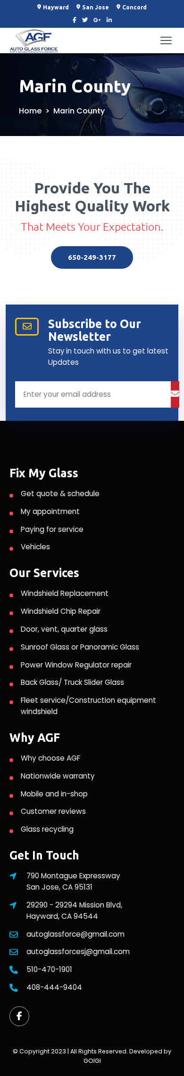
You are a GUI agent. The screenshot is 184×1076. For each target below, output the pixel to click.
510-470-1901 (49, 969)
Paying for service (52, 529)
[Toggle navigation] (166, 40)
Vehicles (35, 547)
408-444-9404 (54, 987)
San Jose (95, 7)
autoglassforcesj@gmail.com (78, 951)
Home (30, 110)
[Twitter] (85, 20)
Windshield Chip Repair (60, 611)
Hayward (56, 7)
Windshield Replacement (65, 593)
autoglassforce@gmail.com (75, 934)
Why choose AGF (50, 758)
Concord (134, 7)
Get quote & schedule (60, 493)
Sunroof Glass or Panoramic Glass (80, 647)
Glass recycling (47, 829)
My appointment (50, 511)
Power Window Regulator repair (76, 665)
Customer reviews (53, 811)
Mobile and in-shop (54, 794)
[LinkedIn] (109, 20)
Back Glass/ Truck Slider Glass (72, 682)
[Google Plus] (97, 20)
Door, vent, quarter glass (64, 629)
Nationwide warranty (58, 776)
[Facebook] (74, 20)
